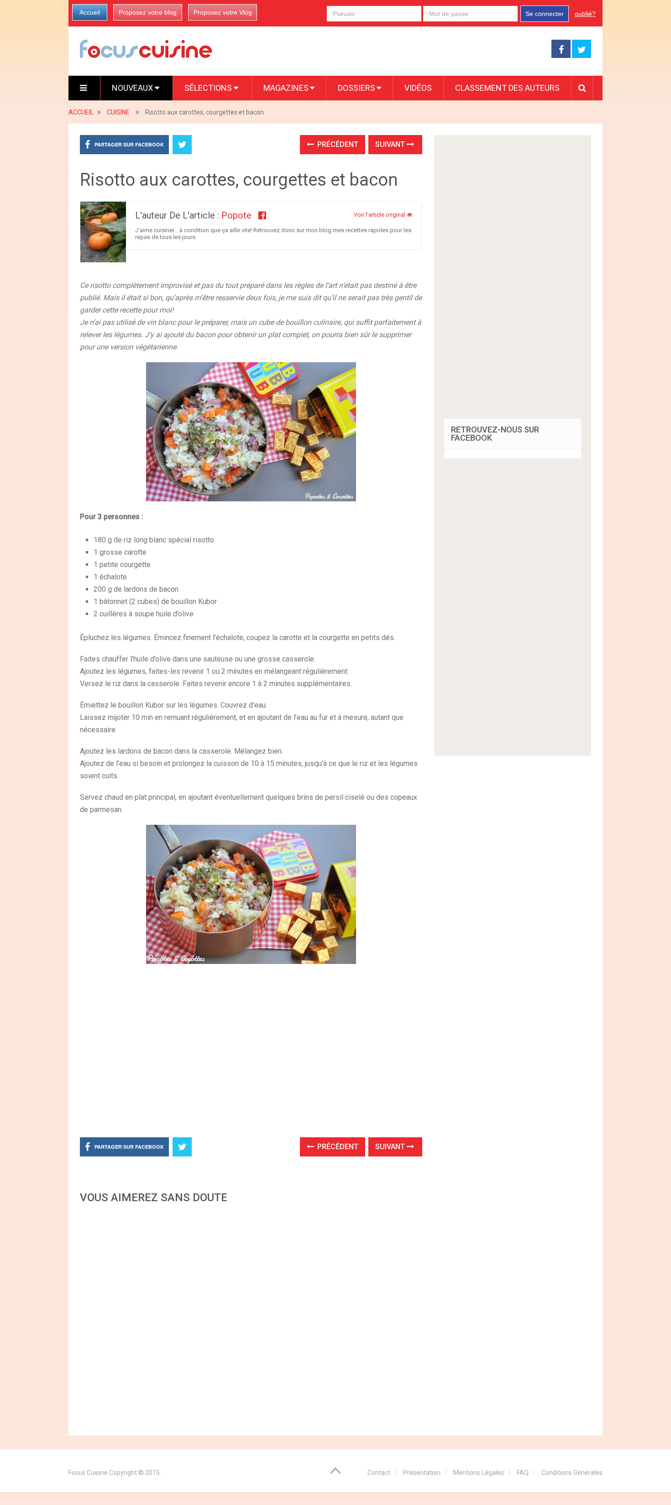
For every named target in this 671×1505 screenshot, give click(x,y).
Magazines (286, 88)
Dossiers (356, 88)
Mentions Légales (478, 1472)
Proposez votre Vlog (223, 12)
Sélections (209, 88)
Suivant (391, 144)
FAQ (523, 1472)
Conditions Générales (572, 1472)
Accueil (89, 12)
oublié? (585, 13)
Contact (378, 1472)
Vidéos (418, 88)
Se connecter (544, 13)
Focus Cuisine (88, 1472)
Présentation (421, 1472)
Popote (236, 215)
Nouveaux (133, 88)
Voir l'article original (380, 214)
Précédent (336, 144)
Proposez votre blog (148, 12)
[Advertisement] (251, 1317)
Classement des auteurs (507, 88)
